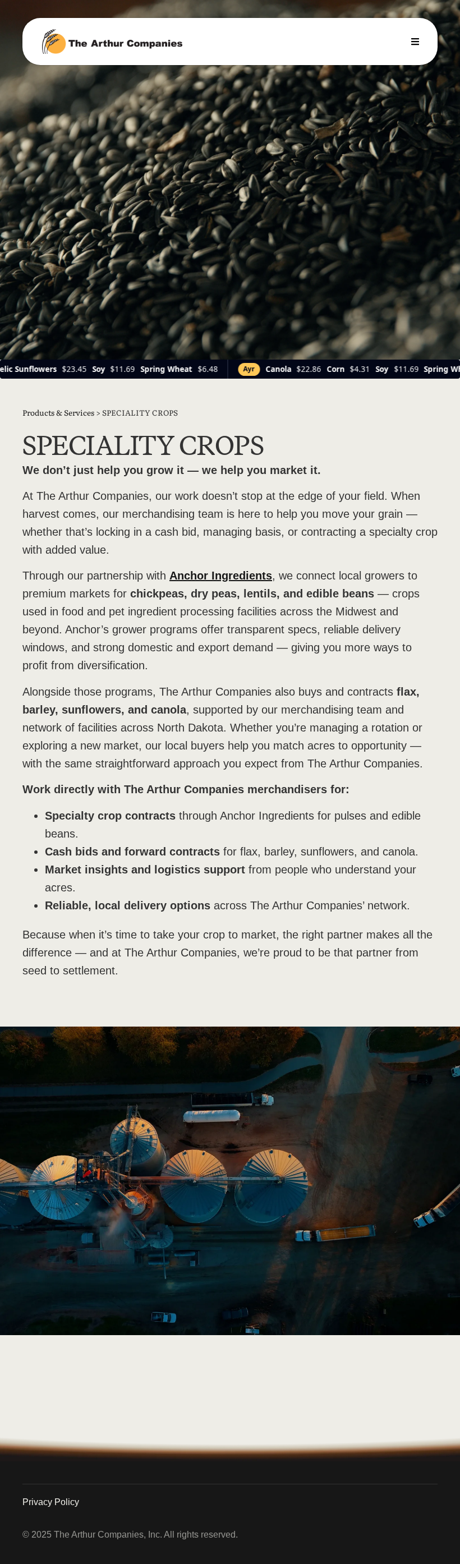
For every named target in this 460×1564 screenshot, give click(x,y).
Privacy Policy (50, 1502)
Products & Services (58, 412)
